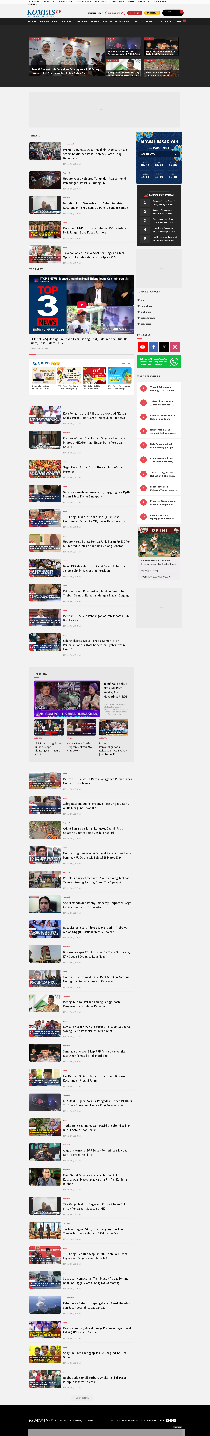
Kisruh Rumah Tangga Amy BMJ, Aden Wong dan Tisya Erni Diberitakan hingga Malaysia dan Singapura (164, 230)
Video (65, 223)
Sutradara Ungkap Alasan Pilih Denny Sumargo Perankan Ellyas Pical (165, 203)
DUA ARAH (70, 738)
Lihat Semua (126, 363)
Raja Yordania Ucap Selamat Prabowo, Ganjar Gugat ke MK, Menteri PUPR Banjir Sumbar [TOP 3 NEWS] (163, 431)
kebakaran (146, 323)
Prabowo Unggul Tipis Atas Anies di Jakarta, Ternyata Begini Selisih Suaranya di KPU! (162, 460)
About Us (114, 1420)
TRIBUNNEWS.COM (84, 2)
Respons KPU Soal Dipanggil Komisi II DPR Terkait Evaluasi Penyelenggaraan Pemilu (163, 517)
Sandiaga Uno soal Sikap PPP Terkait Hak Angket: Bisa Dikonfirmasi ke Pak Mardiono (161, 54)
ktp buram (145, 311)
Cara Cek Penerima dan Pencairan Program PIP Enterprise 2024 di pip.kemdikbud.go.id (162, 212)
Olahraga (66, 1223)
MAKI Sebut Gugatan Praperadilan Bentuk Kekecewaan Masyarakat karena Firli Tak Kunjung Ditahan (95, 1179)
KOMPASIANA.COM (66, 2)
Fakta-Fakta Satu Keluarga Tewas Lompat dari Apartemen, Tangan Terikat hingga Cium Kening (163, 488)
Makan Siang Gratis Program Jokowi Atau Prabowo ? (80, 747)
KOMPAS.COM (49, 2)
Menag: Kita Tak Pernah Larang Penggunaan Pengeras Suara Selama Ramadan (123, 75)
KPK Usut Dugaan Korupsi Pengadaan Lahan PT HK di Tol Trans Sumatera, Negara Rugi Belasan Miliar (123, 55)
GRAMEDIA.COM (160, 2)
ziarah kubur (146, 305)
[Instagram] (175, 348)
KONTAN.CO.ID (101, 2)
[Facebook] (153, 348)
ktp (142, 299)
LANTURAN (103, 738)
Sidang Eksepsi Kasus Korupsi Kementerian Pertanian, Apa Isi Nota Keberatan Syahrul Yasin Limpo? (94, 645)
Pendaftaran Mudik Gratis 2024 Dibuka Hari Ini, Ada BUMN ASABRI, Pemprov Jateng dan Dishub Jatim (163, 221)
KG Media (89, 1420)
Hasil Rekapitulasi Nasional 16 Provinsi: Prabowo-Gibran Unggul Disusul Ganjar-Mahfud (165, 239)
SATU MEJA (38, 738)
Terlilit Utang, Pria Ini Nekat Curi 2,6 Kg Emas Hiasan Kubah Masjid (162, 474)
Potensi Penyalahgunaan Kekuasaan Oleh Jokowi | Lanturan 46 (113, 749)
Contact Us (152, 1420)
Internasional (68, 144)
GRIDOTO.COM (143, 2)
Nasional (66, 198)
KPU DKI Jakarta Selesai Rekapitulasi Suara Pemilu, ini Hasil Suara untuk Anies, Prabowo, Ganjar (162, 417)
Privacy (144, 1420)
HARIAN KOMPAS (34, 2)
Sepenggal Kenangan (151, 570)
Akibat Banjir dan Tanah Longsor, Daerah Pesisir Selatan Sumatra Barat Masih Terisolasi (160, 76)
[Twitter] (164, 348)
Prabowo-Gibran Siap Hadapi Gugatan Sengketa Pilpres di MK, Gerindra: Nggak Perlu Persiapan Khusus (94, 442)
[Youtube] (142, 348)
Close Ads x (177, 1427)
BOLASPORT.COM (117, 2)
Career (161, 1420)
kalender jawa (147, 317)
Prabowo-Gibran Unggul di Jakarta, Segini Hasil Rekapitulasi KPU (163, 502)
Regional (66, 173)
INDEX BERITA (82, 1398)
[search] (181, 12)
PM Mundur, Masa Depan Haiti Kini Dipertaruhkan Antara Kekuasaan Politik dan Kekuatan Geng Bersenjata (95, 154)
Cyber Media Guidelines (129, 1420)
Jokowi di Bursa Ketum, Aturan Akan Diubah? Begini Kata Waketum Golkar (162, 403)
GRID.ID (131, 2)
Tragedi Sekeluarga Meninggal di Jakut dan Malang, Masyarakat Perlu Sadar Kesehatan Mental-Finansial (162, 388)
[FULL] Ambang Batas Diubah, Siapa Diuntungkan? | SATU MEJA (48, 749)
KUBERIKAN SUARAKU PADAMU (156, 577)
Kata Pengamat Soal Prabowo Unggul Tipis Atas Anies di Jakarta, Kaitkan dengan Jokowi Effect (162, 445)
